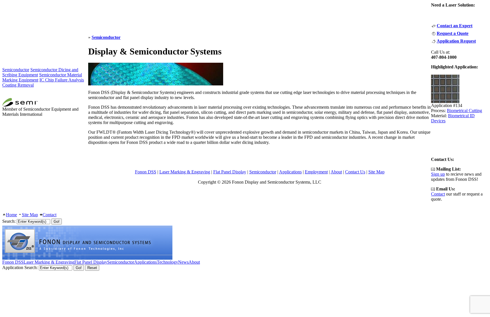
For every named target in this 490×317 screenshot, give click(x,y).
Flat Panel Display (229, 171)
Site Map (376, 171)
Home (11, 214)
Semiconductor (106, 37)
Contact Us (355, 171)
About (336, 171)
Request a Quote (452, 33)
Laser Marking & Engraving (184, 171)
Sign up (438, 174)
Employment (316, 171)
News (183, 262)
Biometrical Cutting (464, 110)
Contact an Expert (454, 25)
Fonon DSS (145, 171)
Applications (290, 171)
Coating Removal (18, 85)
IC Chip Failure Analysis (61, 79)
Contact (438, 194)
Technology (167, 262)
